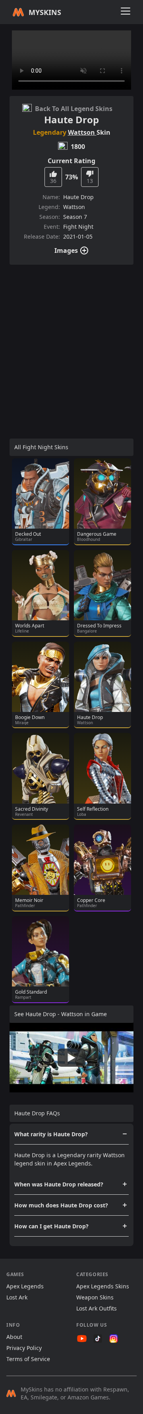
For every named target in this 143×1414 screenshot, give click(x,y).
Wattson (82, 132)
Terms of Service (28, 1359)
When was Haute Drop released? (58, 1184)
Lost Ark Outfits (96, 1308)
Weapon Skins (95, 1297)
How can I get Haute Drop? (51, 1226)
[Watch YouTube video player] (71, 1057)
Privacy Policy (24, 1348)
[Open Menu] (125, 11)
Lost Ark (16, 1297)
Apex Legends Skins (102, 1286)
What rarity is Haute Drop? (51, 1134)
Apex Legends (25, 1286)
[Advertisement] (71, 342)
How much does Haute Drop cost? (61, 1205)
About (14, 1337)
